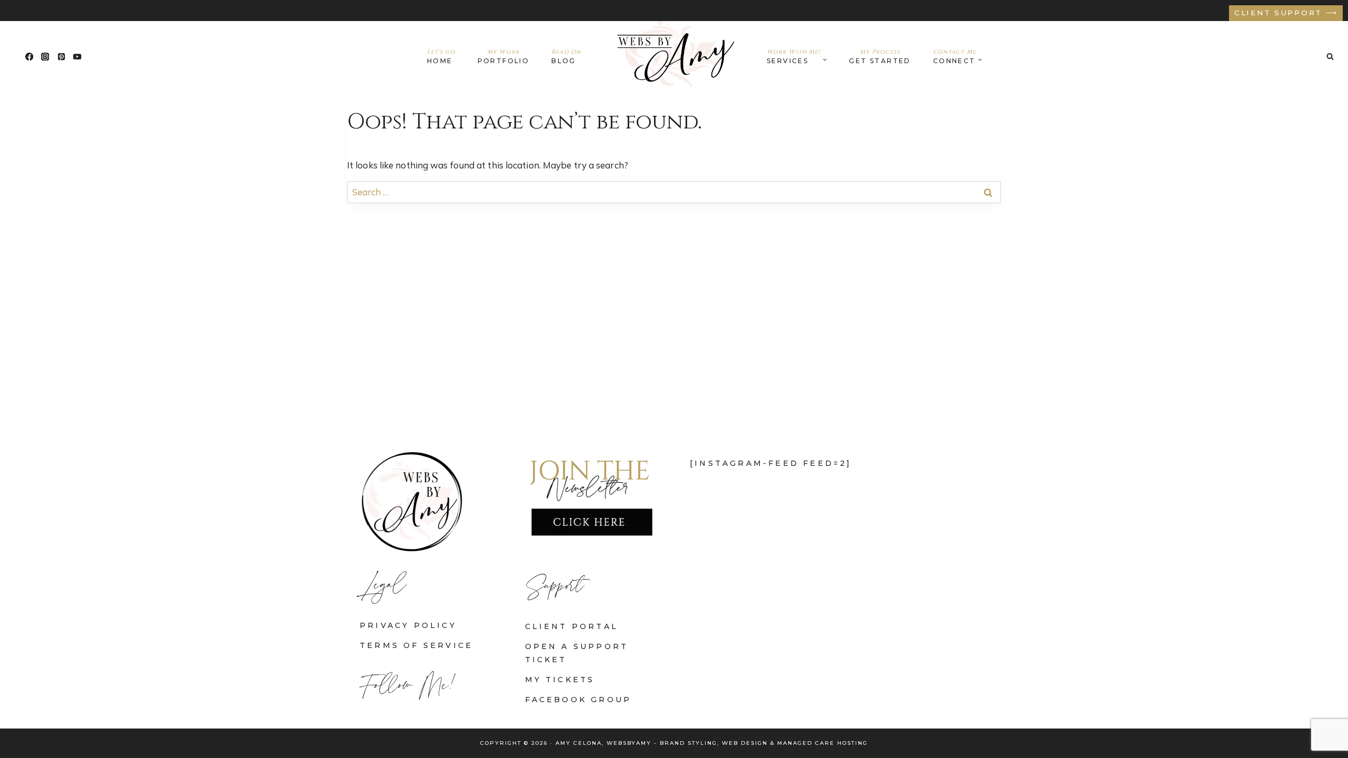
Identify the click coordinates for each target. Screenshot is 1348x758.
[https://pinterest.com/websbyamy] (61, 56)
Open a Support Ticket (577, 653)
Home (441, 56)
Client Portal (572, 626)
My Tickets (560, 679)
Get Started (879, 56)
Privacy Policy (408, 625)
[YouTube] (78, 56)
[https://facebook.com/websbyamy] (29, 56)
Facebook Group (578, 699)
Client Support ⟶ (1286, 12)
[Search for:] (674, 191)
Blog (566, 56)
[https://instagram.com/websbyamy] (45, 56)
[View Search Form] (1330, 56)
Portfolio (504, 56)
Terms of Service (416, 645)
